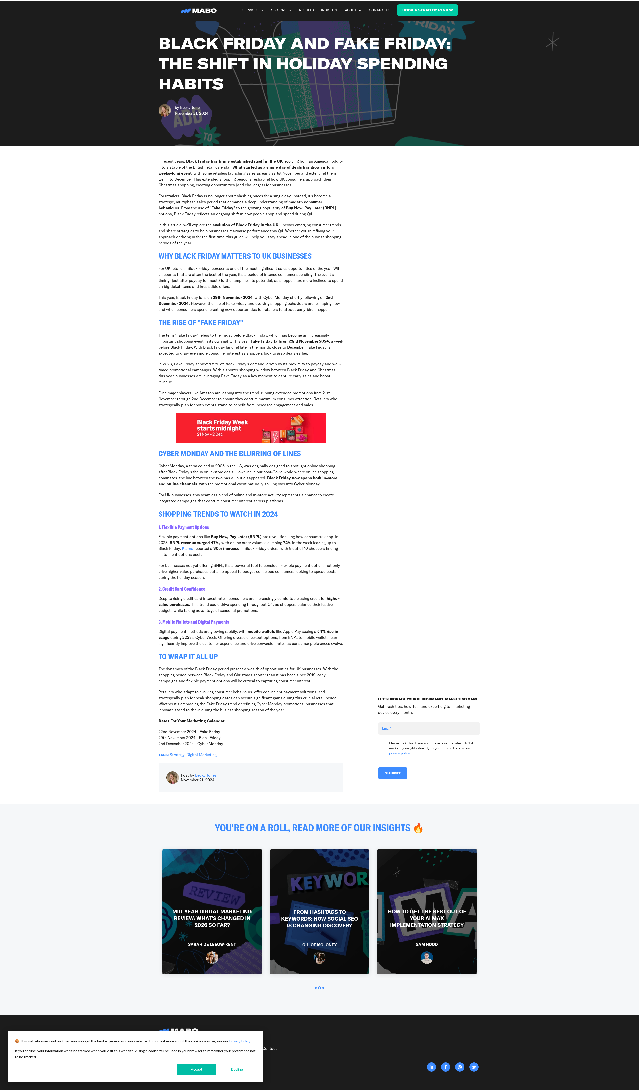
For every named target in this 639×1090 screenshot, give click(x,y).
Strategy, (178, 754)
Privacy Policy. (240, 1041)
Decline (237, 1069)
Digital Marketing (201, 754)
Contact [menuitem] (269, 1048)
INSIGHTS (329, 10)
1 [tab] (316, 988)
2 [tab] (319, 988)
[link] (199, 10)
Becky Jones (191, 107)
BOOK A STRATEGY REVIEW (427, 10)
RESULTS (306, 10)
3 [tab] (323, 988)
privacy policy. (400, 753)
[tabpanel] (212, 911)
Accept (196, 1069)
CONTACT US (380, 10)
